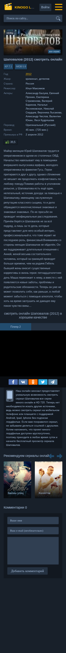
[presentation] (51, 455)
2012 (29, 73)
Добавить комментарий (27, 571)
